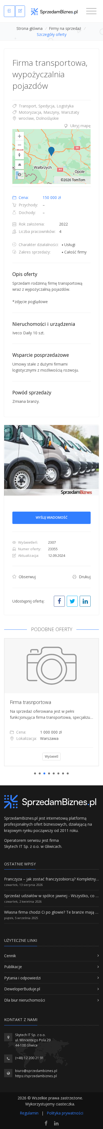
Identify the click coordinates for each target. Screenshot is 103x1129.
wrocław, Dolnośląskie (38, 118)
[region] (51, 156)
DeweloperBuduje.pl (22, 988)
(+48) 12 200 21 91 (29, 1058)
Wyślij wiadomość (52, 517)
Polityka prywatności (65, 1113)
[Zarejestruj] (20, 11)
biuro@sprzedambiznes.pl (36, 1070)
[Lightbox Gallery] (51, 460)
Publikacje (13, 966)
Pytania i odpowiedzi (22, 977)
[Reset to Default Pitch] (19, 164)
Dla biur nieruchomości (24, 1000)
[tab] (51, 126)
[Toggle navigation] (91, 11)
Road (19, 174)
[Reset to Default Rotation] (19, 154)
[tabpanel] (51, 702)
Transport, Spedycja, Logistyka (46, 106)
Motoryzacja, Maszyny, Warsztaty (48, 112)
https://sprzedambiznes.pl (36, 1076)
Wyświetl (51, 756)
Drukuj (84, 576)
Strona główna (29, 28)
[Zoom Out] (19, 145)
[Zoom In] (19, 136)
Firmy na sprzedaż (65, 28)
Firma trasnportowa (30, 702)
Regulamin (29, 1113)
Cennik (10, 955)
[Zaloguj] (9, 11)
